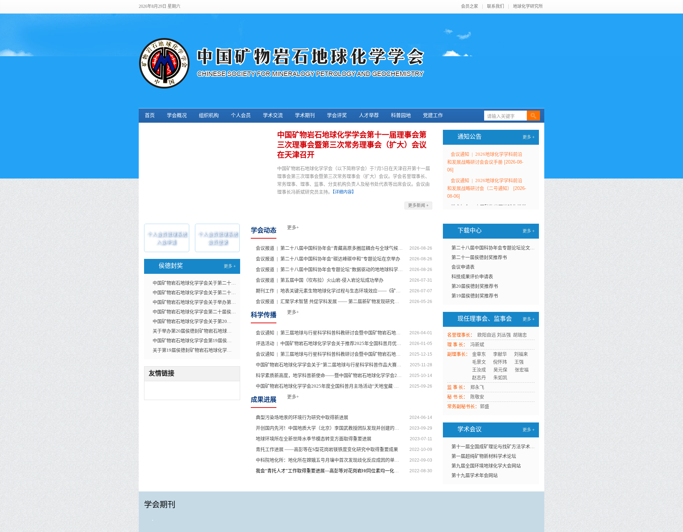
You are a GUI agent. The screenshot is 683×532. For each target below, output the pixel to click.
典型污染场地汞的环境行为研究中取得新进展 (302, 417)
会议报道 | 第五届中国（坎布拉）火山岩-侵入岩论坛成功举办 (319, 280)
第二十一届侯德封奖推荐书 (479, 257)
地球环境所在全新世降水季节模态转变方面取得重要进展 (313, 438)
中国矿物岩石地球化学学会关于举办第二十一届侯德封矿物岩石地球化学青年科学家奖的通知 (194, 302)
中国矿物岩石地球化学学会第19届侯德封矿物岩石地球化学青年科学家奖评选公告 (194, 340)
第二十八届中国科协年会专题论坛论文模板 (493, 247)
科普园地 (401, 115)
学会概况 (177, 115)
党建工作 (433, 115)
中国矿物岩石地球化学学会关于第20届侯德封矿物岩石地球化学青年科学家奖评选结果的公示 (194, 321)
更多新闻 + (418, 205)
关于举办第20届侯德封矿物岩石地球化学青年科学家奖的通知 (194, 331)
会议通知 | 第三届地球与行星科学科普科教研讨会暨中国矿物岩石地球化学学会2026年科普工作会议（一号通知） (329, 354)
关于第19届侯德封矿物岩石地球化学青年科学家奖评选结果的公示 (194, 350)
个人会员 (241, 115)
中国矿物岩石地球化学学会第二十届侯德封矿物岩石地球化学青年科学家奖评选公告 (194, 311)
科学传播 (263, 315)
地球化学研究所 (528, 6)
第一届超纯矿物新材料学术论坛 (483, 456)
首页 (150, 115)
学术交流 (273, 115)
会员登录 (217, 242)
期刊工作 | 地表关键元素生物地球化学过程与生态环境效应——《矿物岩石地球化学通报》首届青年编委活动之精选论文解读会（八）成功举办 (329, 290)
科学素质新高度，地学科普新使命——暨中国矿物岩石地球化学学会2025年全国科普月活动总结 (329, 375)
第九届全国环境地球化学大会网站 (486, 465)
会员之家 (469, 6)
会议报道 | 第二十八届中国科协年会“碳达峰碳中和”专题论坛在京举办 (328, 258)
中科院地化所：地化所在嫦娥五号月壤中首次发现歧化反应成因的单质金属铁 (329, 460)
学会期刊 (159, 504)
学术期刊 (305, 115)
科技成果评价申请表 (472, 276)
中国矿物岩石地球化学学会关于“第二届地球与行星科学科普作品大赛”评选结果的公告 (329, 364)
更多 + (529, 137)
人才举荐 (369, 115)
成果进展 (263, 399)
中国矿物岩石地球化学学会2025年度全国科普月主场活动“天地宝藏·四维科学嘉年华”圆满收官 (329, 386)
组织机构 (209, 115)
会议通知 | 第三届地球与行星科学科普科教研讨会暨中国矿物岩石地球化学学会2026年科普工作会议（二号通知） (329, 332)
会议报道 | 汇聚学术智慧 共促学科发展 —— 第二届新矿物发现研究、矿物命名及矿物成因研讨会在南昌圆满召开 (329, 301)
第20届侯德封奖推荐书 (474, 286)
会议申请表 (463, 267)
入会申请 (166, 242)
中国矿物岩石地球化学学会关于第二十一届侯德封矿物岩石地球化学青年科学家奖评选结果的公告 (194, 283)
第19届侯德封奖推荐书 (474, 295)
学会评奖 (337, 115)
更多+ (293, 227)
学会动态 (263, 230)
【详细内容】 (344, 192)
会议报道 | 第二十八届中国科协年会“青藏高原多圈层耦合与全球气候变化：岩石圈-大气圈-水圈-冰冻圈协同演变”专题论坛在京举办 (329, 248)
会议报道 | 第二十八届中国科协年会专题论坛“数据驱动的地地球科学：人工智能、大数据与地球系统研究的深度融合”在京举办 (329, 269)
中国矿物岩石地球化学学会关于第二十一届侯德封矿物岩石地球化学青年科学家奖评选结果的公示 (194, 292)
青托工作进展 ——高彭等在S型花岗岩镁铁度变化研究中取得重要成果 (327, 449)
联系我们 (495, 6)
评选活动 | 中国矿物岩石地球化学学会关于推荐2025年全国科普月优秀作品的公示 (329, 343)
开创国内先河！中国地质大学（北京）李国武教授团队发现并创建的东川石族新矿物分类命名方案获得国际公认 (329, 428)
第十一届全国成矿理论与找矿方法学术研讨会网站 (493, 446)
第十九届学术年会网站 (474, 475)
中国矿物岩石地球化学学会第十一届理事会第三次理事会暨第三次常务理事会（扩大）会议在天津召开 (352, 145)
